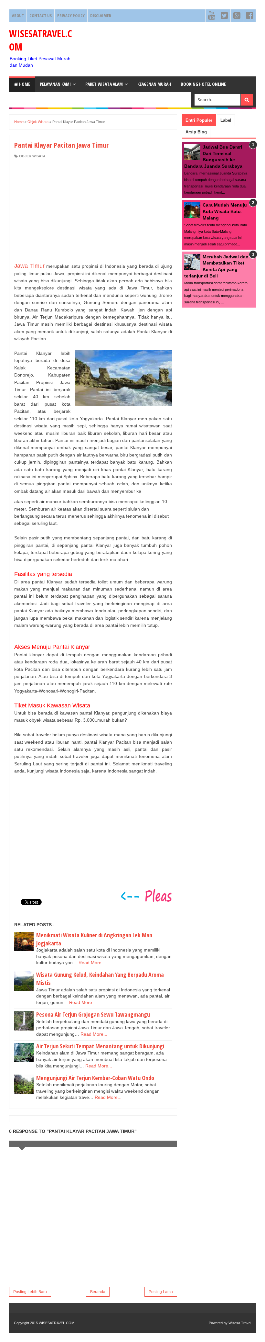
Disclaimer (100, 15)
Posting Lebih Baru (30, 1292)
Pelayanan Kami (55, 84)
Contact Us (40, 15)
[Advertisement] (93, 210)
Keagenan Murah (154, 84)
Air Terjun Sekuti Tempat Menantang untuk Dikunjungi (100, 1046)
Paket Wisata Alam (104, 84)
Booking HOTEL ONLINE (203, 84)
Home (24, 84)
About (18, 15)
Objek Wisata (32, 156)
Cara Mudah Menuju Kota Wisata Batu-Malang (225, 211)
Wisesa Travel (239, 1323)
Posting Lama (161, 1292)
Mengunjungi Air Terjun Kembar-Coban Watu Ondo (95, 1078)
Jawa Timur (29, 266)
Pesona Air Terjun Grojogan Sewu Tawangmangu (93, 1014)
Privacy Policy (71, 15)
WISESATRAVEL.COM (56, 1323)
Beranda (97, 1292)
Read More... (92, 962)
